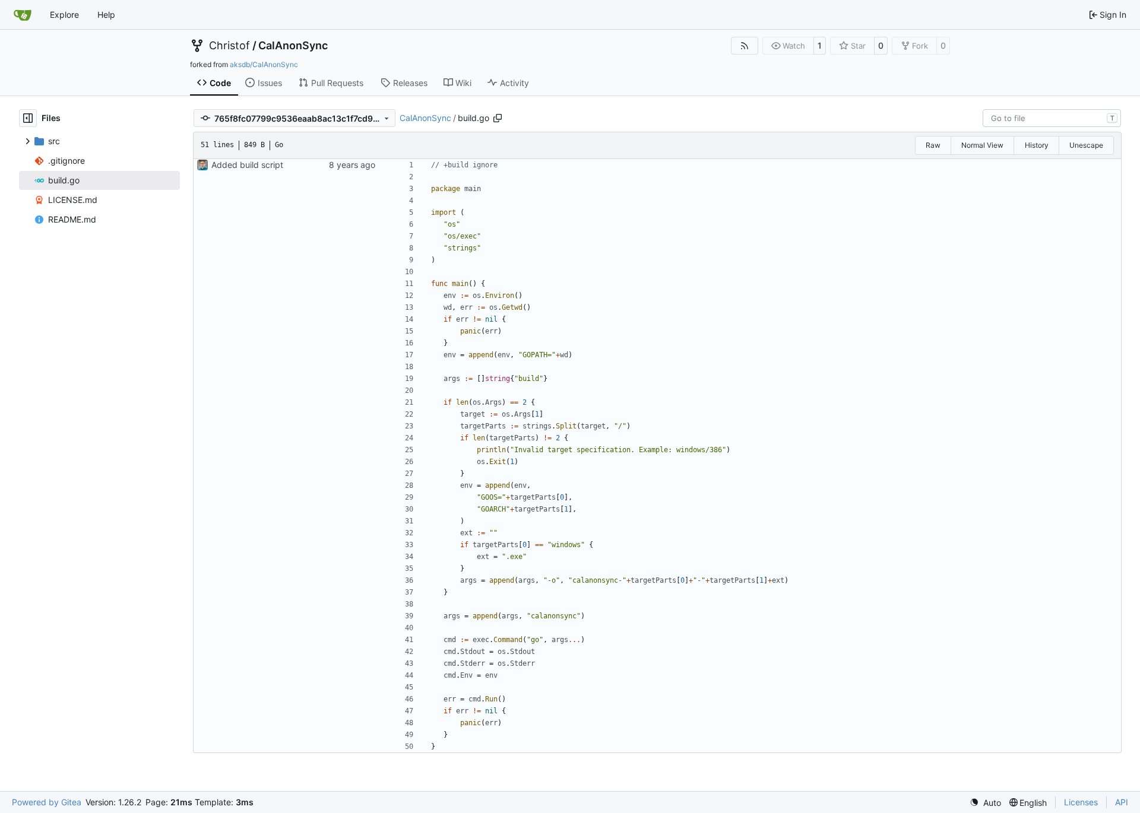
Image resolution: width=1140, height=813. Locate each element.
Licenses (1081, 802)
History (1037, 145)
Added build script (247, 165)
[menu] (985, 803)
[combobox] (1052, 118)
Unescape (1086, 145)
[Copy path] (497, 118)
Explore (64, 14)
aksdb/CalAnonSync (264, 64)
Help (106, 14)
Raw (933, 145)
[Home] (22, 15)
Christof (229, 46)
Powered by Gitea (46, 802)
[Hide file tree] (28, 118)
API (1121, 802)
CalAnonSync (293, 46)
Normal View (982, 145)
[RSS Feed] (744, 46)
